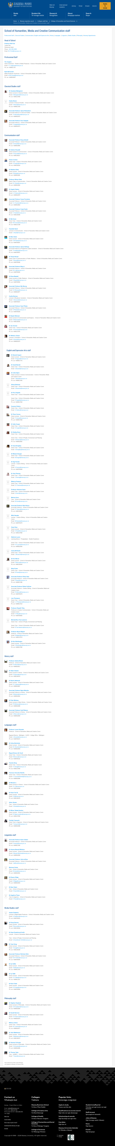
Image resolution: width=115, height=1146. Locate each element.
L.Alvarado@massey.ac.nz (20, 737)
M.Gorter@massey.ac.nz (19, 871)
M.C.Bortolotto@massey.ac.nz (21, 747)
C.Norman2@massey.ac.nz (20, 300)
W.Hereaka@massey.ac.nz (22, 521)
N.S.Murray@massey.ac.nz (20, 290)
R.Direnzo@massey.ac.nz (19, 757)
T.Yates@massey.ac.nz (19, 1056)
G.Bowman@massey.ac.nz (22, 388)
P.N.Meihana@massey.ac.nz (20, 704)
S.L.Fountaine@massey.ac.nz (20, 203)
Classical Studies (19, 35)
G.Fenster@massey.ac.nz (21, 467)
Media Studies (72, 35)
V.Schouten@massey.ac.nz (20, 1046)
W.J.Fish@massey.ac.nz (14, 51)
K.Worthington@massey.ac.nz (23, 645)
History (52, 35)
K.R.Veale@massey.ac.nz (19, 987)
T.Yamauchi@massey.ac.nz (20, 824)
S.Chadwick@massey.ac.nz (20, 916)
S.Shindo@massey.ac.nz (19, 806)
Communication (29, 35)
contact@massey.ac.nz (13, 1108)
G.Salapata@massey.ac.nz (20, 124)
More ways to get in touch (10, 1122)
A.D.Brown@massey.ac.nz (20, 664)
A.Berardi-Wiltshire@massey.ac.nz (22, 853)
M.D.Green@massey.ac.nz (20, 222)
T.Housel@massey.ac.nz (19, 260)
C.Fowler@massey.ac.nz (19, 213)
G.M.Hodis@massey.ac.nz (20, 240)
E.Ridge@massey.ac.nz (19, 881)
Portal (80, 6)
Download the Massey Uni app (11, 1125)
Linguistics (64, 35)
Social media (7, 1119)
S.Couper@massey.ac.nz (21, 428)
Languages (57, 35)
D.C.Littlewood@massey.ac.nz (21, 684)
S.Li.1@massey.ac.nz (18, 786)
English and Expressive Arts (41, 35)
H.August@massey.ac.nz (21, 358)
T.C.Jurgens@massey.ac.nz (15, 65)
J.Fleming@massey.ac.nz (21, 477)
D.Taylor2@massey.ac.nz (19, 891)
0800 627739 (14, 1110)
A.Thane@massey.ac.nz (19, 899)
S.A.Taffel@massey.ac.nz (19, 977)
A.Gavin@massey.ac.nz (21, 493)
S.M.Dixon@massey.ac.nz (22, 439)
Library (74, 6)
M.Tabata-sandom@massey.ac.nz (21, 814)
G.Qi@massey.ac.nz (18, 796)
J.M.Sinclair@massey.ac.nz (20, 329)
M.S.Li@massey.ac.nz (19, 270)
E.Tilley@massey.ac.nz (21, 613)
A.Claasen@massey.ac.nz (19, 674)
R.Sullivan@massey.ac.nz (22, 592)
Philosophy (79, 35)
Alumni (94, 6)
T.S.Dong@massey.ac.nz (19, 766)
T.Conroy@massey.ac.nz (21, 418)
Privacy (60, 1136)
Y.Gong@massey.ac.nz (19, 948)
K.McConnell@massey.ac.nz (15, 75)
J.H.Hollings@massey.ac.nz (20, 250)
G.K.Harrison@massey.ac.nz (20, 1016)
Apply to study (105, 6)
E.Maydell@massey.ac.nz (19, 280)
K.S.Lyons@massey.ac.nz (22, 544)
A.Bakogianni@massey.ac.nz (20, 94)
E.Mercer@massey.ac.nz (21, 562)
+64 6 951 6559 (13, 49)
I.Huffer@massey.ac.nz (19, 967)
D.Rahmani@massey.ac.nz (20, 319)
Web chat (6, 1116)
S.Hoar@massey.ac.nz (21, 531)
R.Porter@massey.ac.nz (21, 572)
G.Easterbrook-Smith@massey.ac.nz (22, 940)
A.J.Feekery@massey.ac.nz (20, 193)
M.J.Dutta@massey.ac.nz (19, 183)
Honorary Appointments (89, 35)
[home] (20, 5)
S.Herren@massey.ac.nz (19, 104)
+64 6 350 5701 (19, 1111)
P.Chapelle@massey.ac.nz (22, 400)
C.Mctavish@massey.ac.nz (22, 554)
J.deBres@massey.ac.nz (19, 863)
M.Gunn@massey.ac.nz (21, 501)
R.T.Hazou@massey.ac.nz (22, 509)
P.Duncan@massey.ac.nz (19, 926)
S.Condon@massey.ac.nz (19, 163)
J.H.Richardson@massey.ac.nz (21, 114)
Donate (6, 1128)
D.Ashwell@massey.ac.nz (19, 143)
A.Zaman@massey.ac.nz (19, 339)
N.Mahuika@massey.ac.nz (20, 694)
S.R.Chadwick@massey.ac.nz (20, 1006)
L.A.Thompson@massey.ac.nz (23, 602)
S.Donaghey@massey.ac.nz (22, 449)
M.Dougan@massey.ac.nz (22, 457)
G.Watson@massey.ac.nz (19, 714)
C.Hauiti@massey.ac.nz (19, 232)
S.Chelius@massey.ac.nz (21, 410)
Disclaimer (61, 1135)
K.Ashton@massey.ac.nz (19, 843)
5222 (8, 1113)
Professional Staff (9, 35)
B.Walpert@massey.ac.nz (21, 635)
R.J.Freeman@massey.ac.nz (22, 485)
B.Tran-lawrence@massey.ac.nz (23, 627)
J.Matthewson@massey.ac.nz (20, 1036)
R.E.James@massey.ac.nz (20, 1026)
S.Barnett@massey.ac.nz (21, 368)
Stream (87, 6)
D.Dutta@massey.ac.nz (19, 173)
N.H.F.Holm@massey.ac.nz (20, 957)
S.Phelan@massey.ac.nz (19, 309)
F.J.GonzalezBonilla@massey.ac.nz (22, 776)
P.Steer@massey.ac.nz (21, 580)
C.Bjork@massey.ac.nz (21, 378)
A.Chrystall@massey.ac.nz (20, 153)
